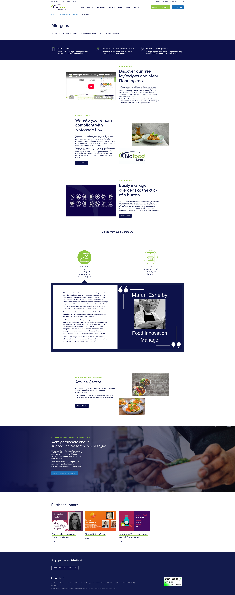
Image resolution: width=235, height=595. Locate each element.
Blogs (120, 7)
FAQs (68, 1)
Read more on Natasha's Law (65, 473)
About (128, 7)
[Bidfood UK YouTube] (56, 578)
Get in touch (82, 405)
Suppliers (174, 1)
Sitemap (115, 588)
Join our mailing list (65, 568)
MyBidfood (166, 1)
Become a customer (160, 7)
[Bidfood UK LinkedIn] (52, 578)
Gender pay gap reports (90, 583)
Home (53, 14)
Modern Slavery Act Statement (73, 583)
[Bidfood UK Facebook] (63, 578)
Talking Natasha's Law (95, 534)
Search (158, 1)
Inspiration (101, 7)
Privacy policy (87, 588)
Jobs (63, 1)
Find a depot (54, 1)
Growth (112, 7)
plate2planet (54, 583)
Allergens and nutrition (68, 14)
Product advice (121, 583)
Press (74, 1)
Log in (182, 1)
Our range (177, 7)
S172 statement (111, 583)
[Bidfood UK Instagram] (59, 578)
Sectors (90, 7)
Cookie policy (95, 588)
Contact (137, 7)
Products (80, 7)
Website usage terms (106, 588)
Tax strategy (102, 583)
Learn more (81, 162)
